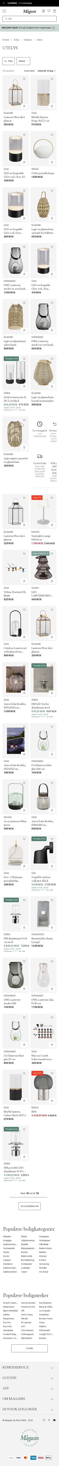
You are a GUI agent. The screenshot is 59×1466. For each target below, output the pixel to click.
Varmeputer (9, 1248)
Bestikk (24, 1244)
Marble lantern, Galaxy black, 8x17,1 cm (15, 1115)
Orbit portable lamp (42, 173)
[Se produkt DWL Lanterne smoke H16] (15, 975)
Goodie (9, 1378)
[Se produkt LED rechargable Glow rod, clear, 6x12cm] (43, 260)
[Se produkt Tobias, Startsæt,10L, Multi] (15, 567)
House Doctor (37, 934)
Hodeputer (26, 1264)
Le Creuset (44, 1311)
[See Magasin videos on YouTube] (54, 1420)
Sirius (6, 588)
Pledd (24, 1236)
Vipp (33, 873)
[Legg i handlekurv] (24, 106)
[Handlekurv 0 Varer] (55, 11)
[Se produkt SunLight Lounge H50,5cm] (43, 511)
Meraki (24, 1318)
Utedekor (8, 1264)
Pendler (43, 1268)
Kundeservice (15, 1367)
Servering (44, 1264)
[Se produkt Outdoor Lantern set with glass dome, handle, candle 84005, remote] (15, 623)
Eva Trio (7, 1322)
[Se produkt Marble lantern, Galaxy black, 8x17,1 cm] (15, 1087)
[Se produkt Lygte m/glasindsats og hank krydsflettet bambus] (43, 204)
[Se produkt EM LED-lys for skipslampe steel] (43, 679)
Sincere (35, 588)
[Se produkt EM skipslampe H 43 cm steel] (15, 913)
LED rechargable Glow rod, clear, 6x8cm (13, 233)
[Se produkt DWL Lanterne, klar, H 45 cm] (43, 975)
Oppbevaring (27, 1240)
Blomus (34, 1107)
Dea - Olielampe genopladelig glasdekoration (13, 881)
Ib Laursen (8, 113)
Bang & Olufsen (47, 1307)
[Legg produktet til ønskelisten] (24, 79)
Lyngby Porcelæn (48, 1334)
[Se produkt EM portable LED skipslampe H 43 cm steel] (15, 1143)
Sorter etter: (29, 71)
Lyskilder (25, 1268)
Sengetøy (44, 1236)
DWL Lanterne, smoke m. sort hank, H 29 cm (15, 289)
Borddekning (27, 1260)
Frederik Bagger (11, 1334)
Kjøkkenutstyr (10, 1272)
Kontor (42, 1260)
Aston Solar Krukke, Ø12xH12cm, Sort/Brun (15, 769)
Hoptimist (44, 1315)
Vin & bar (43, 1272)
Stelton (7, 393)
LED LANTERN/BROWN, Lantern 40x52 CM (43, 596)
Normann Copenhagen (15, 1338)
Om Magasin (13, 1398)
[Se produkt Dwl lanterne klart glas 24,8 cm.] (43, 740)
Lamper (7, 1260)
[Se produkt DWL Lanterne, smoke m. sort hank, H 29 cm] (15, 260)
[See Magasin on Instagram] (44, 1420)
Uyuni (34, 113)
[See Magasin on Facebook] (49, 1420)
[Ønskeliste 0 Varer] (49, 11)
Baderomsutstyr (47, 1248)
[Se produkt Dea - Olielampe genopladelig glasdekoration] (15, 852)
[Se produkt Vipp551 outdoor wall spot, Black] (43, 852)
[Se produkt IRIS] (43, 1087)
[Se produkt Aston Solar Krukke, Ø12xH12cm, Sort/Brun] (15, 740)
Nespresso (8, 1307)
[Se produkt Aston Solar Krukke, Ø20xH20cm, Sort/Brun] (15, 679)
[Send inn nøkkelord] (6, 19)
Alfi (22, 1311)
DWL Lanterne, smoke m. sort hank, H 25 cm (42, 345)
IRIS (33, 1111)
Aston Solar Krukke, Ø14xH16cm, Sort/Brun (42, 825)
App (5, 1388)
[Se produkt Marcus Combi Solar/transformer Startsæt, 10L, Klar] (43, 1031)
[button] (43, 11)
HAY (23, 1326)
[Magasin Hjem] (29, 11)
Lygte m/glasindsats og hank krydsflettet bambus (42, 233)
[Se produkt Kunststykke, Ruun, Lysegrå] (43, 913)
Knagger (7, 1240)
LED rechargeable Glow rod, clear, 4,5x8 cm (16, 177)
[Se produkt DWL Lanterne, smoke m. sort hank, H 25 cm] (43, 316)
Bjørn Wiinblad (10, 1311)
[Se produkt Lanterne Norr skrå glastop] (15, 92)
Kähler (6, 1315)
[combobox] (29, 19)
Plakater (7, 1236)
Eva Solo (35, 532)
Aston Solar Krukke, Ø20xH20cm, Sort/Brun (15, 707)
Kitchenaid (44, 1330)
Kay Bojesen (45, 1303)
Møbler (42, 1252)
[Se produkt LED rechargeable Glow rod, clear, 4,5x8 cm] (15, 148)
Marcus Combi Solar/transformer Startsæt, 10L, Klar (41, 1059)
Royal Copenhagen (13, 1303)
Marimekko (26, 1338)
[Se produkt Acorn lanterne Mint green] (15, 796)
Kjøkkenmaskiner (12, 1244)
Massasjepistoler (29, 1248)
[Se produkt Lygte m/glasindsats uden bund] (15, 316)
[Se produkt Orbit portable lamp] (43, 148)
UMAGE (35, 169)
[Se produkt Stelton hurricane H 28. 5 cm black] (15, 372)
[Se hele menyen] (4, 11)
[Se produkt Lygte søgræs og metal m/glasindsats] (15, 434)
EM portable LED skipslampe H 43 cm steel (15, 1171)
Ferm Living (27, 1315)
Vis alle (29, 1348)
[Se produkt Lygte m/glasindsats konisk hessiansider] (43, 372)
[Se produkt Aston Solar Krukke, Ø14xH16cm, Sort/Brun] (43, 796)
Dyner (6, 1256)
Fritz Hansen (27, 1330)
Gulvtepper (44, 1240)
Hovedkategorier (19, 1409)
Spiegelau (8, 1330)
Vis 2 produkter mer (30, 1206)
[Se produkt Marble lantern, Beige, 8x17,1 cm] (43, 92)
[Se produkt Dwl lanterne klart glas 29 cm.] (15, 1031)
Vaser (24, 1272)
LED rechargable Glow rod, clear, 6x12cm (40, 289)
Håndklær (44, 1244)
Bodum (42, 1338)
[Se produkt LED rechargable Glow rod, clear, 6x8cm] (15, 204)
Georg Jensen (28, 1303)
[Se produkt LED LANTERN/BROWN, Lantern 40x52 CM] (43, 567)
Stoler (6, 1252)
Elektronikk (26, 1256)
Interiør (43, 1256)
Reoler (24, 1252)
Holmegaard (9, 281)
